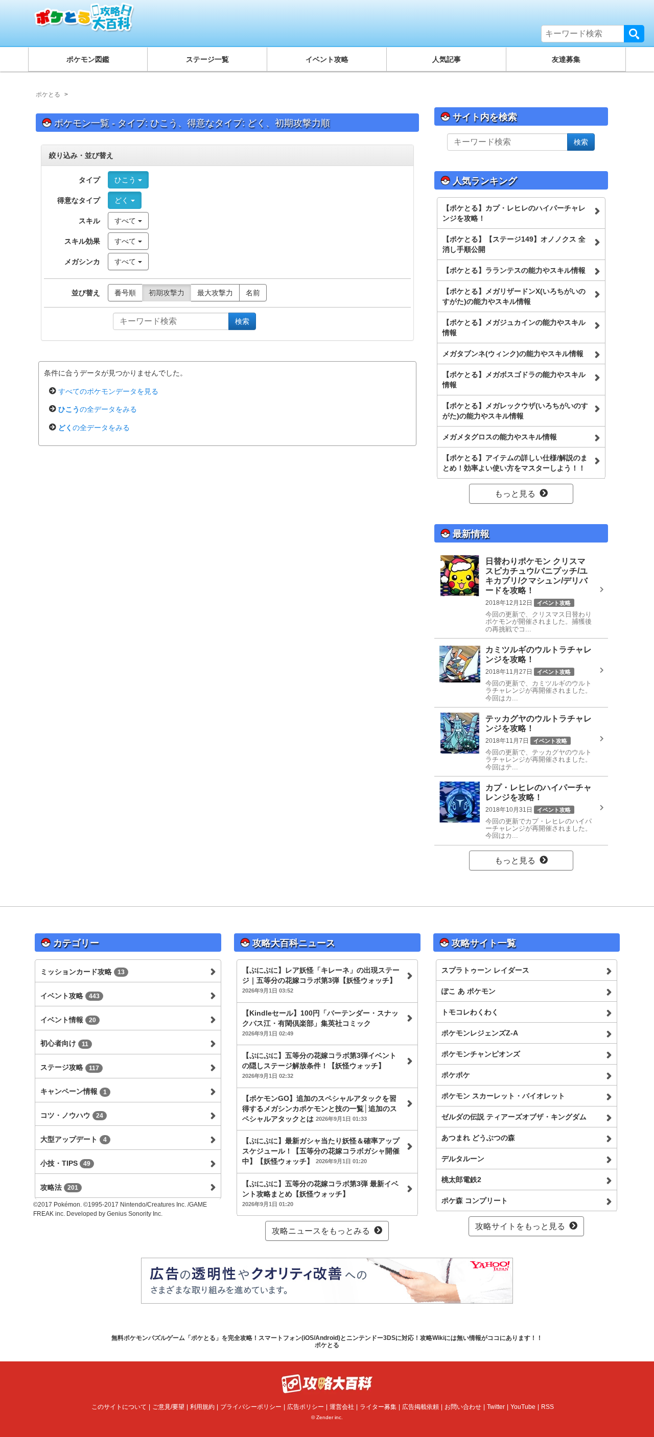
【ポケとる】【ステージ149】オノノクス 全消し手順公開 (514, 244)
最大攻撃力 (215, 293)
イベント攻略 (327, 59)
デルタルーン (462, 1159)
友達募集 (566, 59)
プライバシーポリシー (251, 1406)
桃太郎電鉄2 (461, 1179)
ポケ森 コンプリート (474, 1200)
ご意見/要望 (168, 1406)
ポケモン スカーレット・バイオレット (503, 1096)
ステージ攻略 (69, 1067)
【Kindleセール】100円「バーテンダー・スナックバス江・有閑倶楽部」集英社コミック (320, 1022)
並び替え (86, 293)
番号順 (125, 293)
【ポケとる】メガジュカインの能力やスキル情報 (514, 327)
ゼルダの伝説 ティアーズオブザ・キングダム (514, 1117)
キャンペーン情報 (73, 1091)
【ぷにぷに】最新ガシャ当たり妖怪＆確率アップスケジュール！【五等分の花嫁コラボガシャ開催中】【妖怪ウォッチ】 (321, 1151)
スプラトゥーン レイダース (485, 970)
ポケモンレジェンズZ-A (479, 1033)
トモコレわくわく (470, 1012)
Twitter (496, 1406)
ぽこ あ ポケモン (468, 991)
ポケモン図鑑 (87, 59)
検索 (634, 33)
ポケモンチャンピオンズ (480, 1054)
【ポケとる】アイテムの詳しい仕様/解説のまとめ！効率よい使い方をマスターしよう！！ (515, 463)
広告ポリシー (305, 1406)
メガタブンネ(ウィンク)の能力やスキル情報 (512, 353)
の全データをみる (97, 409)
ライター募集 (378, 1406)
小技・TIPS (65, 1163)
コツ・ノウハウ (71, 1115)
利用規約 (202, 1406)
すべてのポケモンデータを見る (108, 391)
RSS (547, 1406)
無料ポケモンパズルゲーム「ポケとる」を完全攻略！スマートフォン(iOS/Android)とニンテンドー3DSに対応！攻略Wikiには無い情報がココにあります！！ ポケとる (327, 1341)
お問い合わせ (463, 1406)
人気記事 (446, 59)
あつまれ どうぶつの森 (478, 1138)
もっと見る (515, 493)
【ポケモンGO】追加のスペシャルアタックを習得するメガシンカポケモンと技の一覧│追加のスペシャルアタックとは (319, 1108)
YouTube (522, 1406)
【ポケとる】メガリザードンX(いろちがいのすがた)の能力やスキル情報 (514, 296)
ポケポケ (455, 1075)
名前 (253, 293)
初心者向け (64, 1043)
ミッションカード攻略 (82, 972)
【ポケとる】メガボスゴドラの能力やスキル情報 (514, 379)
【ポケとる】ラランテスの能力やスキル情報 (514, 270)
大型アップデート (73, 1139)
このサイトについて (119, 1406)
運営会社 (342, 1406)
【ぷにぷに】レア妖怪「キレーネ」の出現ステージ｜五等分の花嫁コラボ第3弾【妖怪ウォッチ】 (321, 980)
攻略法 (59, 1187)
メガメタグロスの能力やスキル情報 (499, 437)
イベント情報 (68, 1020)
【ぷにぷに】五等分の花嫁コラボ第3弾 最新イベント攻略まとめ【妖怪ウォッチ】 (320, 1193)
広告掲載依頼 (420, 1406)
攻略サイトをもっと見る (520, 1226)
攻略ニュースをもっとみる (321, 1231)
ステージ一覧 (207, 59)
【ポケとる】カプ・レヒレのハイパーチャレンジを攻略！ (514, 213)
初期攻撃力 (166, 293)
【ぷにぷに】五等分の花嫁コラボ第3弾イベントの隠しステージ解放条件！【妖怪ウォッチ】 (319, 1065)
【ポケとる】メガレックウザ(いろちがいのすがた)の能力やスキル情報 (515, 411)
